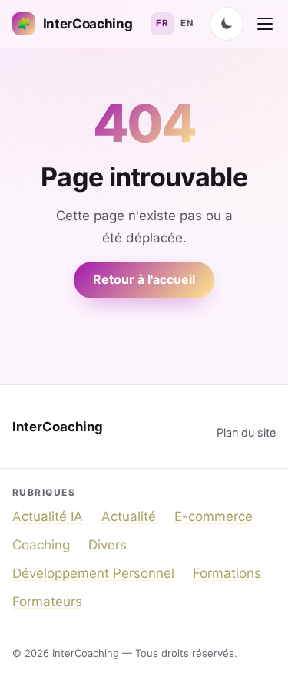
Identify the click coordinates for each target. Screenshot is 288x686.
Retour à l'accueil (144, 279)
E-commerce (213, 516)
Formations (227, 573)
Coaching (41, 544)
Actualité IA (47, 516)
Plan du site (246, 432)
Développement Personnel (93, 573)
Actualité (128, 516)
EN (186, 23)
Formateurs (47, 601)
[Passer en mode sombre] (226, 24)
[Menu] (265, 24)
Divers (107, 544)
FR (162, 23)
